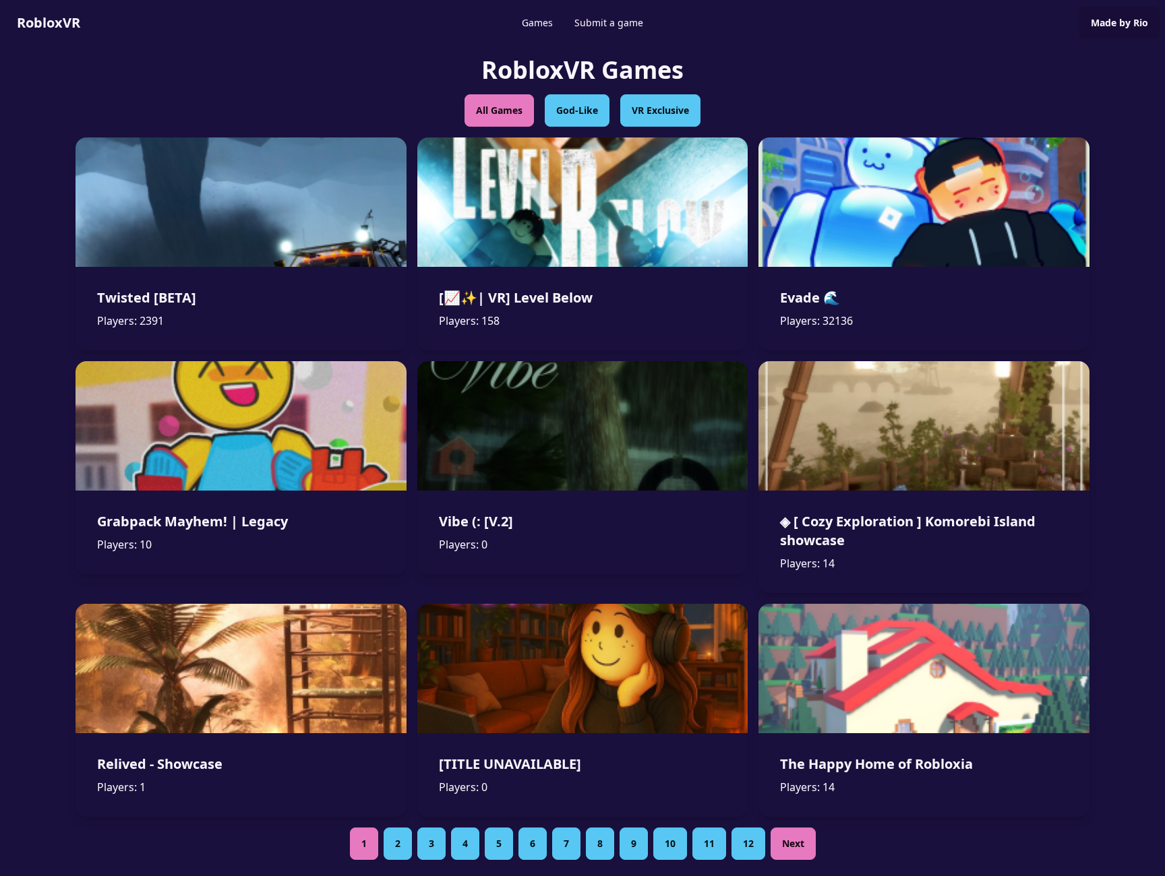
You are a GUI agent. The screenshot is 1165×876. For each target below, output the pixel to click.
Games (537, 22)
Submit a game (608, 22)
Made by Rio (1119, 22)
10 (670, 843)
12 (748, 843)
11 (709, 843)
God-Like (577, 110)
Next (793, 843)
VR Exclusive (660, 110)
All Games (499, 110)
